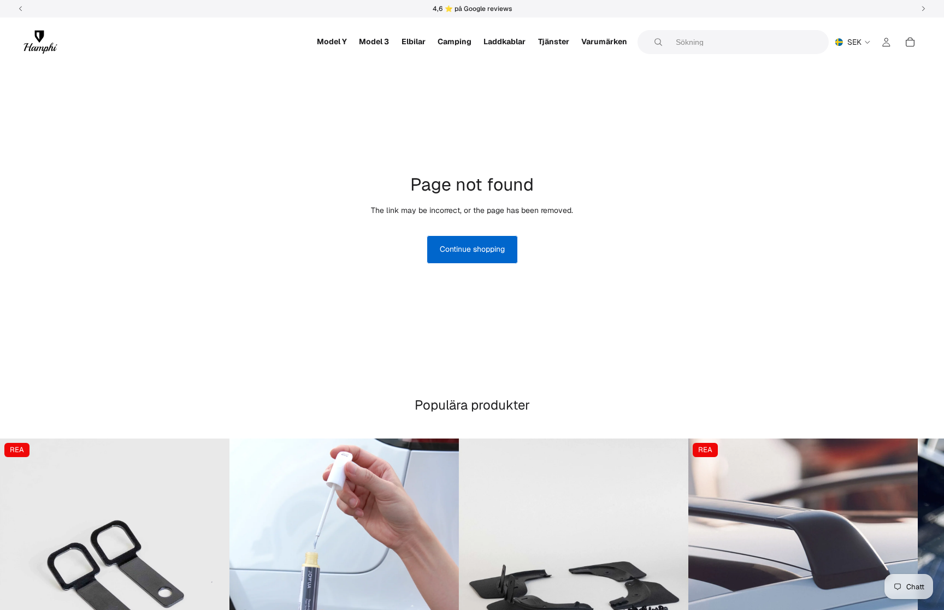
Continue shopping (472, 249)
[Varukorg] (910, 42)
